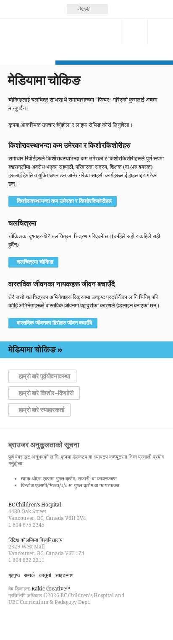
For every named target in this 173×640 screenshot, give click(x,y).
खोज (134, 31)
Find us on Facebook (15, 620)
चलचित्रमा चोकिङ (35, 262)
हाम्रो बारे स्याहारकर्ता (41, 410)
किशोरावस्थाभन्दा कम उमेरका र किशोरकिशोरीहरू (64, 201)
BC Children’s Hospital (34, 504)
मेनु (160, 31)
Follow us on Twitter (30, 620)
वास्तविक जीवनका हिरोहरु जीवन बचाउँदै (54, 323)
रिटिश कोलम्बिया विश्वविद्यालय (35, 539)
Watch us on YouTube (45, 620)
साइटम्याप (64, 575)
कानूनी (45, 575)
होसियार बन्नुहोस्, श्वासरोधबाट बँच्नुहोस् (27, 39)
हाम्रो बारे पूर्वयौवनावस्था (44, 376)
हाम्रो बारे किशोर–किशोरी (46, 393)
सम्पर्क (109, 31)
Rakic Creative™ (50, 588)
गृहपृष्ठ (14, 575)
